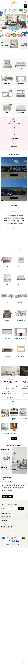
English (13, 532)
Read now (9, 397)
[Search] (25, 6)
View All (14, 438)
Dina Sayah (14, 228)
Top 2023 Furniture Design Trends (10, 382)
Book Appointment (7, 496)
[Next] (25, 44)
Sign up (21, 508)
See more (13, 401)
